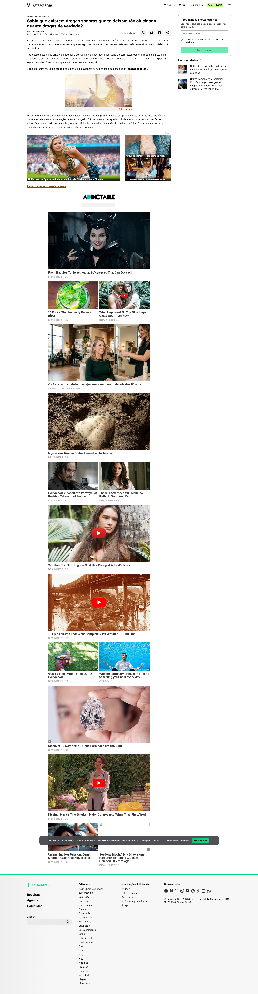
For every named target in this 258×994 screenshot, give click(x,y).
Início (30, 16)
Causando (84, 909)
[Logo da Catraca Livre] (39, 5)
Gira (184, 5)
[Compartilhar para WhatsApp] (143, 33)
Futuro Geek (85, 938)
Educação (84, 925)
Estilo (82, 933)
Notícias (83, 962)
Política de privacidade (134, 901)
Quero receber (204, 50)
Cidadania (84, 913)
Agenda (171, 5)
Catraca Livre (37, 31)
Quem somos (128, 897)
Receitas (198, 5)
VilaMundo (85, 983)
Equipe (125, 905)
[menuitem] (49, 896)
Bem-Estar (84, 896)
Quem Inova (85, 971)
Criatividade (85, 917)
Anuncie (216, 5)
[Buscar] (67, 922)
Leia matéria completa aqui (46, 186)
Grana (82, 950)
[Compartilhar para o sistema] (167, 33)
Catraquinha (85, 905)
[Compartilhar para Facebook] (159, 33)
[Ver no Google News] (128, 33)
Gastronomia (86, 942)
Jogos (82, 954)
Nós (81, 958)
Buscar (31, 916)
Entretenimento (43, 16)
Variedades (85, 975)
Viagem (83, 979)
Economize (85, 921)
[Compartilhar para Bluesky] (151, 33)
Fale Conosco (129, 892)
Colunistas (34, 906)
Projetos (83, 966)
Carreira (83, 901)
